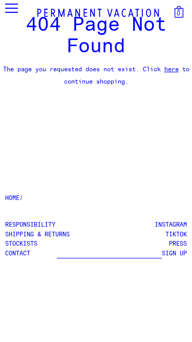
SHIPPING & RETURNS (37, 235)
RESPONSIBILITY (30, 225)
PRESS (178, 244)
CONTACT (17, 254)
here (171, 70)
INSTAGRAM (171, 225)
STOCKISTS (21, 244)
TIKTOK (176, 235)
